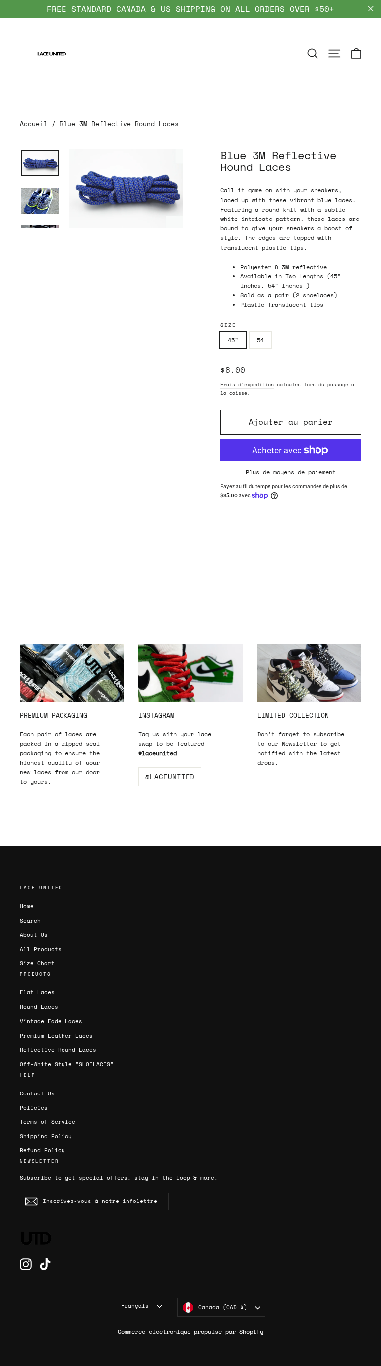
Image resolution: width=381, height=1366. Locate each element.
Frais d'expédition (247, 384)
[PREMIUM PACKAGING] (72, 673)
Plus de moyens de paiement (291, 472)
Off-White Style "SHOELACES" (67, 1064)
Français (135, 1306)
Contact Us (37, 1093)
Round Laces (39, 1007)
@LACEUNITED (169, 776)
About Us (34, 935)
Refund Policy (42, 1150)
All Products (41, 949)
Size (228, 325)
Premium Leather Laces (56, 1035)
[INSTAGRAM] (190, 673)
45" (233, 340)
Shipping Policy (46, 1136)
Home (27, 906)
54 (260, 340)
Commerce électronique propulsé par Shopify (190, 1331)
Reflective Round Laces (58, 1050)
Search (30, 921)
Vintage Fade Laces (51, 1021)
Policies (34, 1108)
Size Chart (37, 963)
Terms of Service (47, 1122)
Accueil (34, 124)
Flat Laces (37, 992)
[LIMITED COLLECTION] (309, 673)
